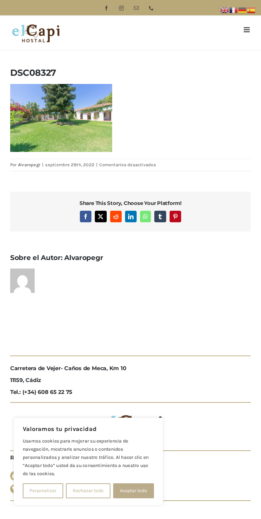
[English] (225, 10)
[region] (88, 461)
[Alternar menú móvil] (247, 29)
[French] (233, 10)
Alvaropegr (29, 164)
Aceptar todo (133, 491)
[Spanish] (251, 10)
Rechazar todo (88, 491)
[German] (242, 10)
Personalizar (43, 491)
